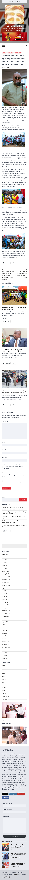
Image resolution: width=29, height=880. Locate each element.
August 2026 (5, 554)
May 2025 (4, 596)
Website (4, 457)
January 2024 (5, 641)
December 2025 (6, 577)
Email (4, 450)
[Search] (26, 45)
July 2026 (4, 557)
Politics (10, 52)
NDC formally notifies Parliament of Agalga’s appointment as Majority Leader (14, 350)
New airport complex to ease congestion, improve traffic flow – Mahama (18, 855)
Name (4, 442)
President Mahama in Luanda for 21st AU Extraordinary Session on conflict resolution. (13, 508)
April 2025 (4, 599)
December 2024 (6, 610)
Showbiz (4, 688)
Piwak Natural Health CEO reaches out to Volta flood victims (14, 308)
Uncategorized (5, 696)
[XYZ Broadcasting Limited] (14, 744)
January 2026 (5, 574)
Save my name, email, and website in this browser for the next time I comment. (15, 467)
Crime (3, 671)
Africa (3, 665)
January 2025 (5, 608)
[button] (26, 703)
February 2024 (5, 639)
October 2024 (5, 616)
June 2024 (4, 627)
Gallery (3, 676)
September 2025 (6, 585)
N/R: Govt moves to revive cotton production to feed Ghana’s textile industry (14, 521)
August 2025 (5, 588)
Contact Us (14, 836)
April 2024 (4, 633)
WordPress (6, 876)
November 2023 (6, 647)
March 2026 (5, 568)
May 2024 (4, 630)
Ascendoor (17, 874)
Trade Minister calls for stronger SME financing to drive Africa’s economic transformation (18, 863)
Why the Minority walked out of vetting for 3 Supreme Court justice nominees (19, 846)
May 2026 (4, 562)
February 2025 (5, 605)
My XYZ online (14, 26)
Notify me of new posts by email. (11, 483)
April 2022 (4, 658)
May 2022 (4, 655)
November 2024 (6, 613)
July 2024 (4, 624)
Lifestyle (4, 679)
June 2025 (4, 593)
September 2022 (6, 650)
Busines (4, 668)
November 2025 (6, 579)
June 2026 (4, 560)
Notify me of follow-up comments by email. (13, 476)
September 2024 (6, 619)
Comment (5, 421)
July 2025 (4, 591)
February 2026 (5, 571)
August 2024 (5, 622)
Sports (3, 690)
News (4, 52)
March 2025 (5, 602)
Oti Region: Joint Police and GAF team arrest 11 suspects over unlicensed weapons (14, 517)
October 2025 (5, 582)
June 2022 (4, 653)
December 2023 (6, 644)
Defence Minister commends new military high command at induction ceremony (14, 391)
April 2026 (4, 565)
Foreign (3, 673)
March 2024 (5, 636)
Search (4, 497)
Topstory (18, 52)
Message (6, 816)
